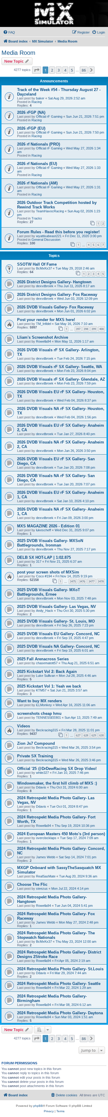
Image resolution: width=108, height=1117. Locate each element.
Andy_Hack (44, 610)
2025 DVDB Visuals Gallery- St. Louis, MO (56, 621)
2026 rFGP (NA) (31, 112)
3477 (91, 581)
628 (86, 735)
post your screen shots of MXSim (48, 572)
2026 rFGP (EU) (31, 128)
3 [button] (59, 70)
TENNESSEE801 (48, 717)
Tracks (37, 218)
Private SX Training (35, 756)
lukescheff (43, 530)
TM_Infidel (43, 324)
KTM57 (41, 690)
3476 (82, 581)
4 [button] (65, 70)
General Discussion (46, 239)
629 (94, 735)
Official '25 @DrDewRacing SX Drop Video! (57, 768)
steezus (42, 888)
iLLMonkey (44, 705)
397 (78, 329)
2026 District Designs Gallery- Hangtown (54, 282)
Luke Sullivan (45, 675)
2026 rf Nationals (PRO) (38, 144)
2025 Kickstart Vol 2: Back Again (47, 671)
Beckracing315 (47, 730)
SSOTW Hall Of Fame (37, 264)
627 (78, 735)
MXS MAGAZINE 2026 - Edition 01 (48, 526)
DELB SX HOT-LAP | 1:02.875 (44, 557)
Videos (23, 726)
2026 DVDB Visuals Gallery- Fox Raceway (55, 307)
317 (38, 561)
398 (86, 329)
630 (101, 735)
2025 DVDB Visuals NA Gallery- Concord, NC (58, 646)
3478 (101, 581)
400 (101, 329)
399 (94, 329)
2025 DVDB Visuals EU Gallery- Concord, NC (58, 634)
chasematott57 (47, 663)
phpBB (38, 1105)
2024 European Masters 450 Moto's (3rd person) (61, 834)
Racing (37, 102)
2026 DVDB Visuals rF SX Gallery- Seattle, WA (59, 366)
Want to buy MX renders (39, 701)
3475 (73, 581)
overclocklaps (46, 838)
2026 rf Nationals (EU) (37, 163)
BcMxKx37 (44, 268)
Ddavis (41, 787)
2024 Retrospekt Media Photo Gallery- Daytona (60, 1013)
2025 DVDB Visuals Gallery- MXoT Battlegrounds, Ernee (48, 592)
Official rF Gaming (49, 116)
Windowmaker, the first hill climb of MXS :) (57, 783)
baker (40, 98)
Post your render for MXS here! (46, 319)
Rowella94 (43, 341)
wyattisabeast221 (49, 236)
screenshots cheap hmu (39, 713)
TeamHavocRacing (50, 211)
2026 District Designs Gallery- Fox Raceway (57, 294)
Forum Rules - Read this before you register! (58, 232)
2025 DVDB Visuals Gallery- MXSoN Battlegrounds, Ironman (50, 542)
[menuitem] (9, 32)
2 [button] (52, 70)
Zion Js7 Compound (36, 743)
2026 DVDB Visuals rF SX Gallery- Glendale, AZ (61, 379)
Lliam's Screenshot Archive (42, 337)
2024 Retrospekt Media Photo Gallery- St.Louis (60, 969)
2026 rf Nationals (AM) (37, 183)
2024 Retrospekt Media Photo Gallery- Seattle (58, 983)
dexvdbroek (44, 286)
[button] (36, 70)
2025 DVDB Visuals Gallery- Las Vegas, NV (56, 606)
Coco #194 (44, 576)
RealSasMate (46, 876)
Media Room (18, 52)
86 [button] (84, 70)
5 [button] (72, 70)
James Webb (45, 857)
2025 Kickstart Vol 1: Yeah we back (49, 686)
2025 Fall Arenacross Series (43, 659)
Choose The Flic (32, 884)
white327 (42, 772)
